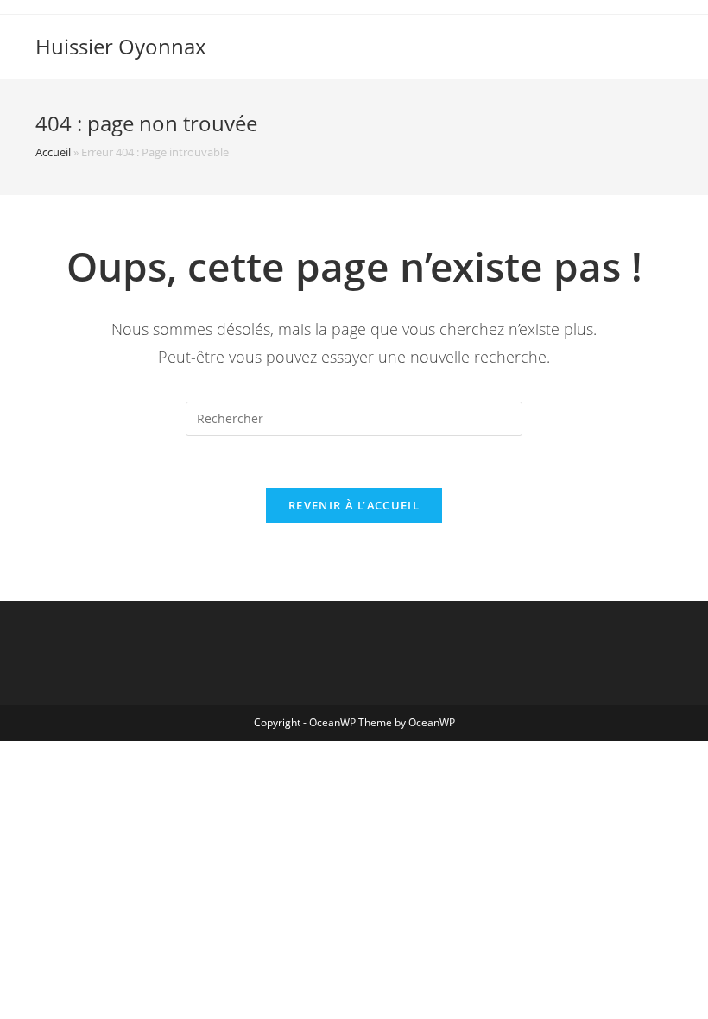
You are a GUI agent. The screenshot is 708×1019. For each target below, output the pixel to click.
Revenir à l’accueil (354, 505)
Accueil (53, 152)
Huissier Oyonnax (120, 46)
